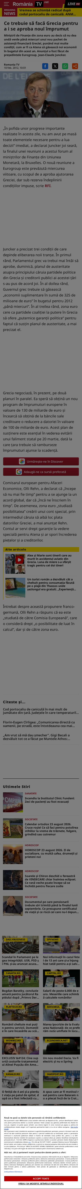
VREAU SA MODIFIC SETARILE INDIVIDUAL (41, 1183)
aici (29, 1142)
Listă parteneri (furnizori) (13, 1172)
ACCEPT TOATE (41, 1178)
